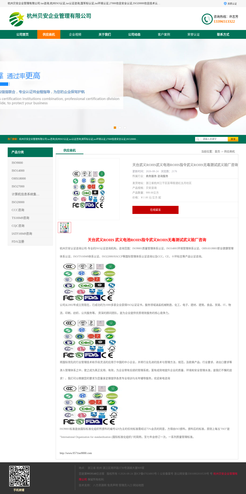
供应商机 (49, 34)
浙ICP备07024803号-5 (146, 473)
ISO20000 (18, 202)
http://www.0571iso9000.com (76, 453)
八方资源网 (99, 485)
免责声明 (112, 485)
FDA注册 (18, 241)
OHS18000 (19, 178)
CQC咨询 (18, 225)
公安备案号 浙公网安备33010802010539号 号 (186, 473)
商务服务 (151, 176)
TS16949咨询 (20, 218)
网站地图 (138, 485)
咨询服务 (162, 176)
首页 (217, 151)
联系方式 (223, 34)
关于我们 (105, 34)
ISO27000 (18, 186)
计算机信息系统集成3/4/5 (26, 194)
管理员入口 (125, 485)
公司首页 (22, 34)
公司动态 (134, 34)
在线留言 (155, 209)
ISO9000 (17, 162)
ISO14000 (18, 170)
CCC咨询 (18, 210)
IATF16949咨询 (22, 233)
